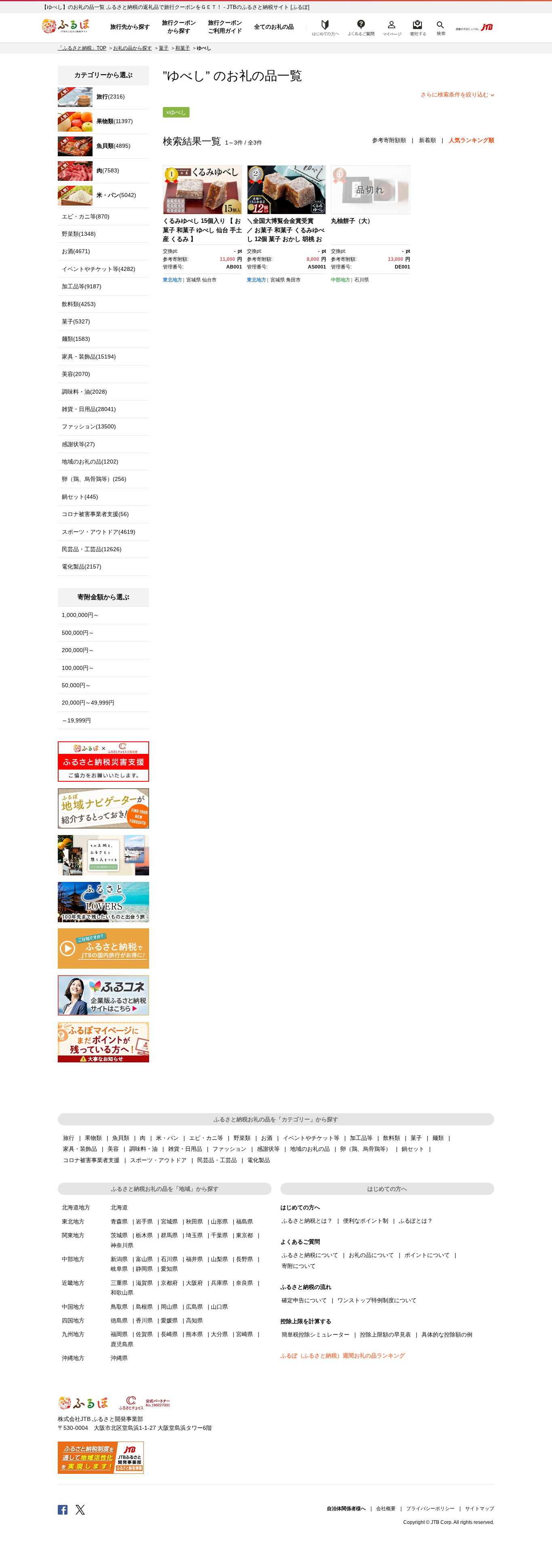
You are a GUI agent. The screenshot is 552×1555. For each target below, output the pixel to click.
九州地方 (73, 1334)
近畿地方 (73, 1283)
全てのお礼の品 (274, 26)
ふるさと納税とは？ (307, 1220)
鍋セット (413, 1149)
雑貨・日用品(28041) (89, 409)
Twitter (80, 1509)
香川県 (144, 1320)
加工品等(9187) (81, 286)
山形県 (219, 1221)
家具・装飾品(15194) (89, 356)
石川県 (361, 280)
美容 (113, 1149)
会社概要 (386, 1508)
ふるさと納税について (310, 1255)
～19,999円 (76, 720)
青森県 (119, 1221)
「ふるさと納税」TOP (82, 48)
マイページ (392, 27)
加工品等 (361, 1138)
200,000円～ (78, 650)
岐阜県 (119, 1268)
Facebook (62, 1509)
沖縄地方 (73, 1358)
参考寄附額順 (389, 140)
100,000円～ (78, 668)
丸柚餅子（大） (352, 220)
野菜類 (242, 1138)
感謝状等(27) (78, 444)
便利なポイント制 (365, 1220)
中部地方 (340, 280)
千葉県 (219, 1235)
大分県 (219, 1334)
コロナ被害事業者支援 (91, 1160)
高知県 (194, 1320)
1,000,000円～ (80, 615)
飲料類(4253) (79, 304)
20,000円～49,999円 (88, 702)
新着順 (427, 140)
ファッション (230, 1149)
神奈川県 (122, 1245)
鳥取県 (119, 1306)
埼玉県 (194, 1235)
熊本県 (194, 1334)
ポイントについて (427, 1255)
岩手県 (144, 1221)
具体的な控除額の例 (446, 1334)
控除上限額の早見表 (385, 1334)
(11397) (115, 121)
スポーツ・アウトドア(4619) (98, 532)
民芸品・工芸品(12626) (92, 549)
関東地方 (73, 1235)
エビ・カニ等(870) (86, 216)
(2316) (111, 96)
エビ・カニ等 (206, 1138)
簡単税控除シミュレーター (316, 1334)
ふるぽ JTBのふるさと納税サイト (66, 27)
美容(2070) (76, 374)
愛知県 (169, 1268)
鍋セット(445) (80, 496)
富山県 (144, 1259)
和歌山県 (122, 1292)
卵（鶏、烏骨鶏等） (365, 1149)
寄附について (299, 1266)
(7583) (108, 170)
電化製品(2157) (81, 566)
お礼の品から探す (132, 48)
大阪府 (194, 1283)
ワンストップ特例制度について (377, 1300)
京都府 (169, 1283)
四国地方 (73, 1320)
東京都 (244, 1235)
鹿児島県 (122, 1344)
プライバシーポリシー (430, 1508)
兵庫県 (219, 1283)
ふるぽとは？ (416, 1220)
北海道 (119, 1207)
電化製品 (258, 1160)
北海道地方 (76, 1207)
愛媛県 (169, 1320)
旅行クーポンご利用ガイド (225, 26)
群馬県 (169, 1235)
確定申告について (304, 1300)
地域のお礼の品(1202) (90, 461)
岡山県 (169, 1306)
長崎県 (169, 1334)
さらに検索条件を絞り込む (455, 94)
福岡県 (119, 1334)
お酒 (266, 1138)
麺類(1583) (76, 339)
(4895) (114, 146)
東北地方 (172, 280)
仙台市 (209, 280)
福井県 (194, 1259)
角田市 (293, 280)
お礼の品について (371, 1255)
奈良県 (244, 1283)
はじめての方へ (323, 27)
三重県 (119, 1283)
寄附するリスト (418, 27)
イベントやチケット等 (311, 1138)
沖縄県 (119, 1358)
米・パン (167, 1138)
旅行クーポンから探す (179, 26)
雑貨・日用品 (185, 1149)
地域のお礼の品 (310, 1149)
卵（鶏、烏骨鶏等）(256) (94, 479)
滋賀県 (144, 1283)
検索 (440, 27)
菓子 (164, 48)
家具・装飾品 (80, 1149)
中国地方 (73, 1306)
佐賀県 (144, 1334)
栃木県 (144, 1235)
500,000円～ (78, 633)
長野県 (244, 1259)
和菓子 (182, 48)
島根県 (144, 1306)
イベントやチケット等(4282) (98, 269)
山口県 (219, 1306)
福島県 (244, 1221)
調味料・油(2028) (84, 391)
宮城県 (193, 280)
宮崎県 (244, 1334)
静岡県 (144, 1268)
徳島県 (119, 1320)
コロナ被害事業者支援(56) (95, 514)
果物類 (93, 1138)
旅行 (68, 1138)
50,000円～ (76, 685)
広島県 (194, 1306)
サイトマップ (479, 1508)
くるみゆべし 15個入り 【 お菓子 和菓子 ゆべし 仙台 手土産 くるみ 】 (202, 229)
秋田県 (194, 1221)
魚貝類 (120, 1138)
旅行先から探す (130, 26)
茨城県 (119, 1235)
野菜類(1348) (79, 234)
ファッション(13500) (89, 426)
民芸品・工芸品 (217, 1160)
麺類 (438, 1138)
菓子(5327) (76, 321)
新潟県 (119, 1259)
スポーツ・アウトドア (158, 1160)
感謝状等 (268, 1149)
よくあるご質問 (361, 27)
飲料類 (391, 1138)
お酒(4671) (76, 251)
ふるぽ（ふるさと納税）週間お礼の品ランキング (342, 1355)
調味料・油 (143, 1149)
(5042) (116, 195)
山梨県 (219, 1259)
